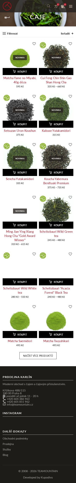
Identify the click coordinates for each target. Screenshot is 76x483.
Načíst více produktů (38, 355)
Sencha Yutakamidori (20, 179)
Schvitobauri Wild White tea (20, 290)
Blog (5, 455)
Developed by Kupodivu (38, 477)
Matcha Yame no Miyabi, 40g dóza (19, 80)
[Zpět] (7, 17)
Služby (7, 449)
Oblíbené (58, 5)
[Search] (48, 6)
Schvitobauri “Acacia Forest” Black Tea (56, 290)
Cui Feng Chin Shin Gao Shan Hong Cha (56, 80)
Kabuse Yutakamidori (56, 131)
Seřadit (65, 33)
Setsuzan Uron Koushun (20, 131)
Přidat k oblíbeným (34, 44)
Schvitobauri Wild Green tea (56, 234)
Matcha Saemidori (20, 341)
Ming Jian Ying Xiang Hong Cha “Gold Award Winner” (20, 236)
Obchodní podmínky (15, 438)
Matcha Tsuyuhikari (56, 341)
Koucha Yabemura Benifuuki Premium (56, 181)
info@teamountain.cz (20, 404)
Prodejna (8, 444)
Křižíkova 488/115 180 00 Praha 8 (14, 391)
